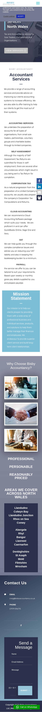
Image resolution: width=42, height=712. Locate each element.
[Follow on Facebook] (21, 625)
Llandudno (21, 507)
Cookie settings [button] (9, 16)
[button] (26, 707)
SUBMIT (24, 690)
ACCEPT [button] (21, 16)
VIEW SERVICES (14, 50)
